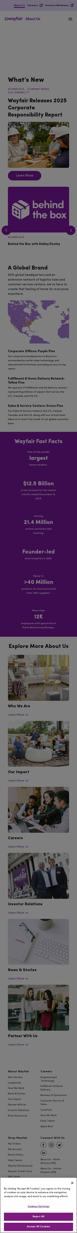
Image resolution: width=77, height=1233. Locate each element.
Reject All (38, 1216)
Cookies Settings (38, 1206)
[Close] (72, 1183)
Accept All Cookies (38, 1227)
